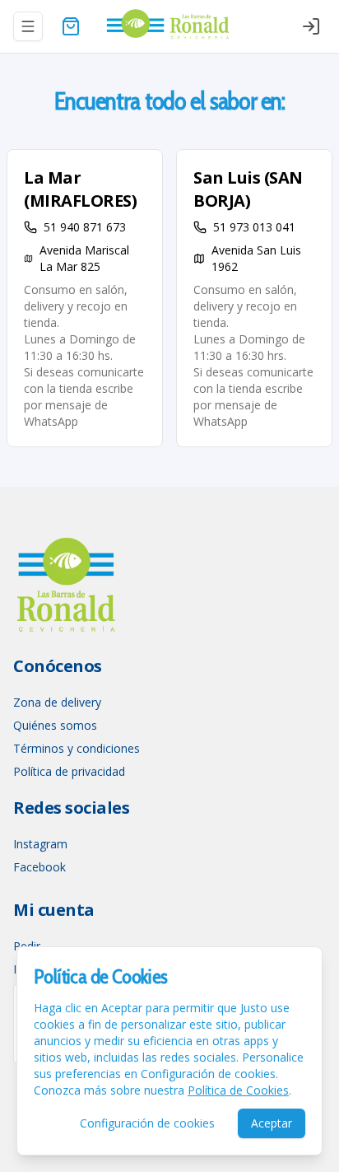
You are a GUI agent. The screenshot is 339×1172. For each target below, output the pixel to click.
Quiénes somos (55, 725)
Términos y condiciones (76, 748)
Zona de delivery (57, 702)
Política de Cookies (238, 1090)
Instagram (40, 844)
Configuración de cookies (147, 1123)
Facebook (39, 867)
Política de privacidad (69, 771)
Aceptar (271, 1123)
